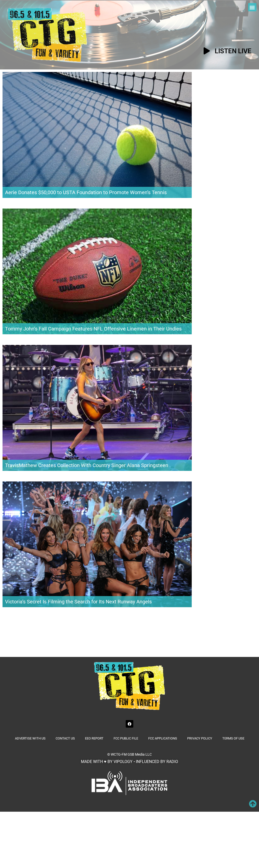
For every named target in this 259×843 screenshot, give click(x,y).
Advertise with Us (30, 738)
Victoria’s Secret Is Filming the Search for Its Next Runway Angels (78, 602)
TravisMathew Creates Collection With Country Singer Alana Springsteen (86, 465)
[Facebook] (129, 724)
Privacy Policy (199, 738)
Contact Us (65, 738)
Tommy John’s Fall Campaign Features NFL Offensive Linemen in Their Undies (93, 329)
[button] (252, 7)
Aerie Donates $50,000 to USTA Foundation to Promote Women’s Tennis (86, 192)
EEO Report (94, 738)
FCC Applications (162, 738)
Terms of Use (233, 738)
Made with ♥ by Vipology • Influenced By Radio (129, 761)
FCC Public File (126, 738)
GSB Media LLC (139, 754)
